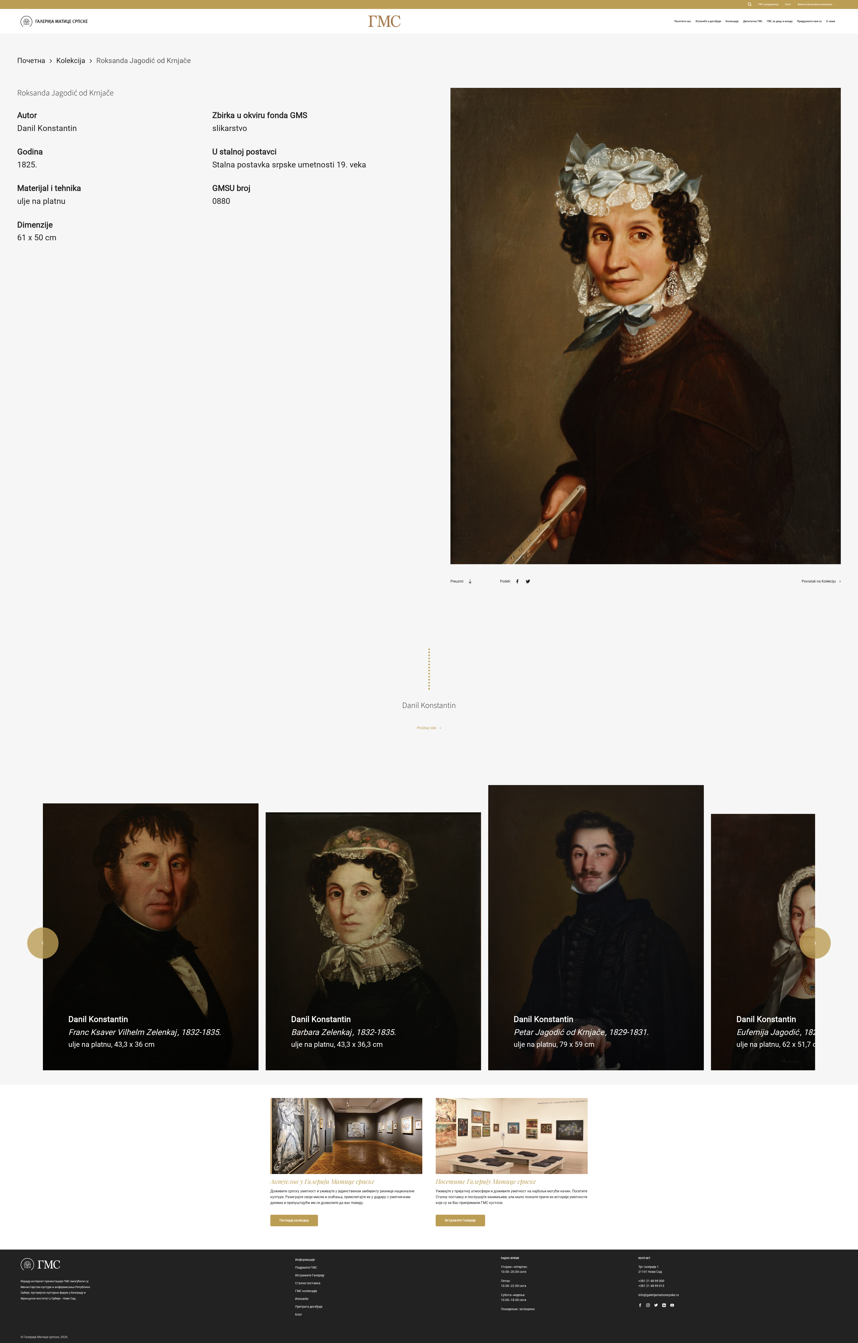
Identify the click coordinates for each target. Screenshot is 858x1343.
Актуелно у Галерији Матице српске (322, 1181)
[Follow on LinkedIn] (664, 1305)
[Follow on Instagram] (648, 1305)
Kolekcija (70, 60)
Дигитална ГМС (752, 21)
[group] (151, 937)
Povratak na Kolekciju (819, 581)
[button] (749, 4)
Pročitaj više (427, 728)
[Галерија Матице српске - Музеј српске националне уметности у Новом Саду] (54, 21)
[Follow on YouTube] (672, 1305)
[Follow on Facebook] (640, 1305)
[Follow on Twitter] (656, 1305)
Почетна (31, 60)
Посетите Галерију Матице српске (486, 1181)
